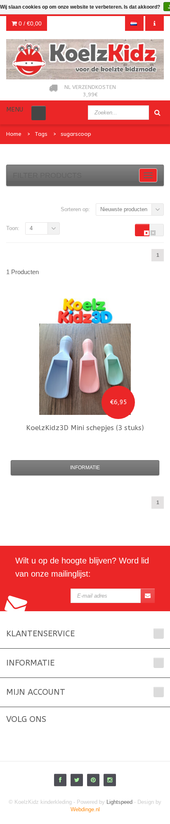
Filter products (47, 175)
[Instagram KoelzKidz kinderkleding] (110, 780)
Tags (41, 134)
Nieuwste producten (123, 209)
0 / (29, 23)
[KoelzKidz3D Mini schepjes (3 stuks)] (85, 369)
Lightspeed (119, 802)
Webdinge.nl (85, 809)
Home (13, 134)
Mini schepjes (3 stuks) (85, 428)
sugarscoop (76, 134)
